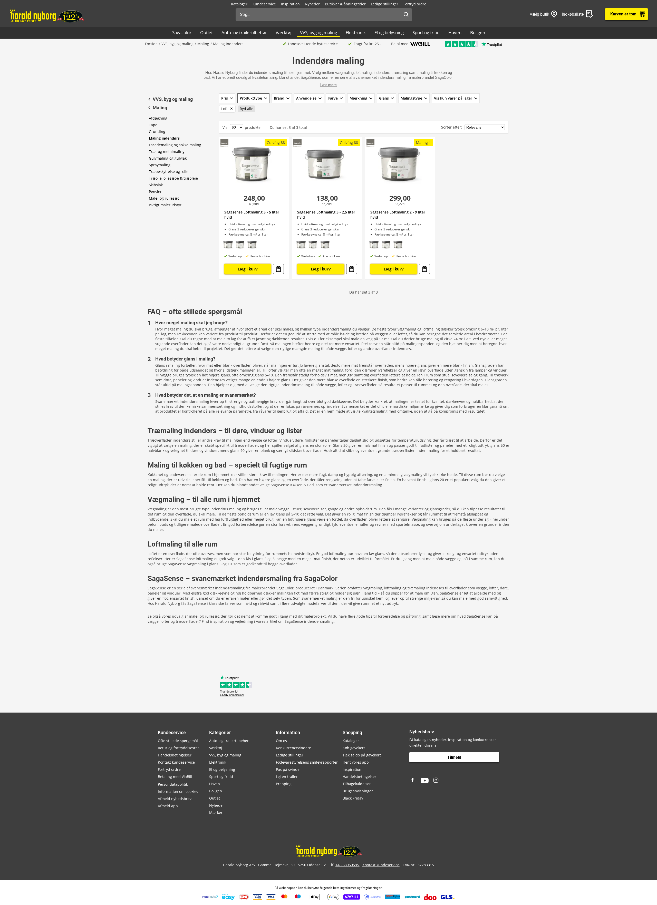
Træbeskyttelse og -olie (168, 171)
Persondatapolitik (173, 784)
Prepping (284, 783)
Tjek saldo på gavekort (362, 755)
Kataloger (239, 4)
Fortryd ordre (414, 4)
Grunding (157, 131)
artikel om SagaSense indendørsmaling (300, 621)
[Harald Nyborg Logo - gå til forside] (46, 15)
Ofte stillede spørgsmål (178, 740)
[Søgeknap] (406, 14)
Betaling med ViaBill (175, 776)
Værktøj (283, 32)
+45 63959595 (347, 864)
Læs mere (328, 85)
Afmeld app (168, 805)
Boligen (477, 32)
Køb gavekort (354, 747)
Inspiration (290, 4)
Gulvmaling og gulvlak (168, 158)
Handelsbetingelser (174, 755)
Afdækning (158, 118)
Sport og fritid (426, 32)
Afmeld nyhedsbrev (174, 798)
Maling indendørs (164, 138)
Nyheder (312, 4)
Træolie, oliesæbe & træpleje (173, 178)
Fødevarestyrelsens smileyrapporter (307, 762)
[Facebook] (413, 780)
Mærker (216, 812)
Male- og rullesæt (164, 198)
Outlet (206, 32)
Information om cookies (178, 791)
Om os (281, 740)
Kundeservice (264, 4)
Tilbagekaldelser (357, 783)
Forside (151, 43)
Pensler (155, 191)
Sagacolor (181, 32)
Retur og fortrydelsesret (178, 747)
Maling (203, 43)
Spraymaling (159, 164)
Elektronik (356, 32)
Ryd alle (246, 108)
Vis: (225, 127)
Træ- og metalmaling (167, 151)
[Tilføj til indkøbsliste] (278, 269)
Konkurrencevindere (293, 747)
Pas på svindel (288, 769)
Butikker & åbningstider (345, 4)
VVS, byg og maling (318, 32)
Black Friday (353, 798)
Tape (153, 124)
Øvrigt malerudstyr (165, 204)
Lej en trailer (287, 776)
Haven (454, 32)
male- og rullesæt (204, 616)
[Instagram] (436, 780)
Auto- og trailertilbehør (244, 32)
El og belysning (389, 32)
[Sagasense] (224, 143)
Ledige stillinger (384, 4)
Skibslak (156, 184)
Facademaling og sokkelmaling (175, 144)
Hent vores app (356, 762)
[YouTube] (425, 780)
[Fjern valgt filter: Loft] (230, 109)
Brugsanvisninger (358, 791)
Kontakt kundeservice (176, 762)
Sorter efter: (452, 127)
